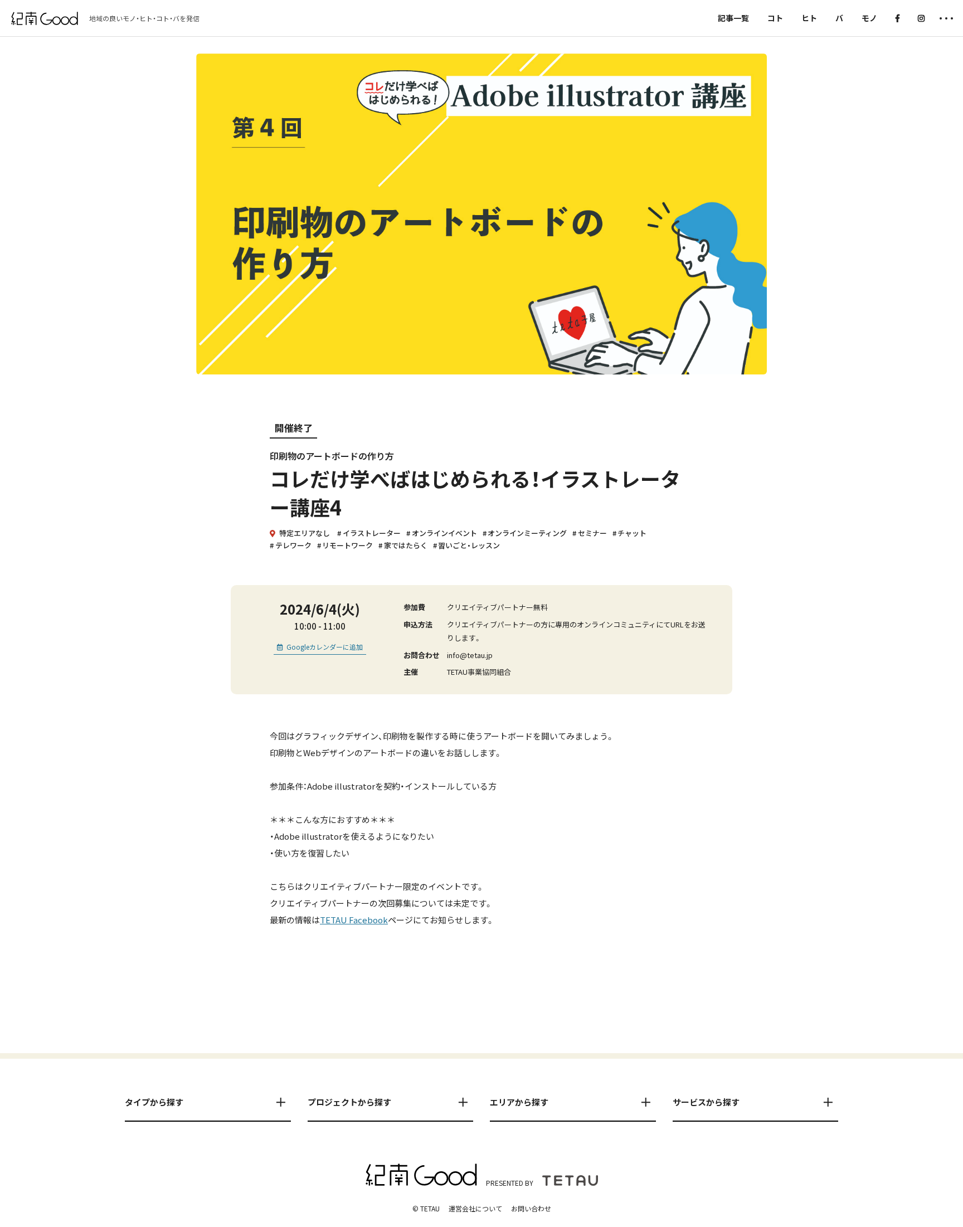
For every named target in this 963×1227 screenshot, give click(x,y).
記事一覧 (733, 17)
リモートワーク (347, 545)
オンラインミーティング (527, 533)
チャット (631, 533)
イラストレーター (372, 533)
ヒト (809, 17)
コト (775, 17)
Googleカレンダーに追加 (324, 646)
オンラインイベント (444, 533)
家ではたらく (405, 545)
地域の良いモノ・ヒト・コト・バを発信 (144, 18)
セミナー (592, 533)
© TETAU (426, 1208)
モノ (869, 17)
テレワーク (293, 545)
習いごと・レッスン (469, 545)
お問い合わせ (531, 1208)
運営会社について (475, 1208)
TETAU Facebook (354, 920)
